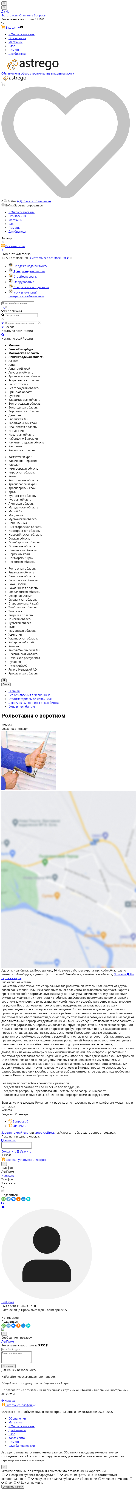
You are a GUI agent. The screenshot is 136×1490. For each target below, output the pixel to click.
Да (3, 11)
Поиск (6, 684)
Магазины (15, 42)
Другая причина (32, 1483)
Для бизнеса (17, 54)
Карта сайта (16, 1438)
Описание (26, 15)
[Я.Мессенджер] (28, 1199)
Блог (11, 46)
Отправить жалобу (13, 1486)
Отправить (8, 1366)
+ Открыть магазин (21, 34)
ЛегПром (7, 1302)
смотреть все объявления (26, 296)
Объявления (17, 38)
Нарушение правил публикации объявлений (66, 1479)
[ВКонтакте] (13, 1199)
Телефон (40, 1160)
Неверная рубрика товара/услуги (32, 1475)
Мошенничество (117, 1479)
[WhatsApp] (3, 1199)
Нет (8, 11)
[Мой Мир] (23, 1199)
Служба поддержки (21, 1446)
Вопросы (40, 15)
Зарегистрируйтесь (14, 1132)
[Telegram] (8, 1199)
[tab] (18, 1121)
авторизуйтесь (45, 1132)
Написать (27, 1160)
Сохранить (8, 1151)
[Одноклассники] (18, 1199)
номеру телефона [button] (54, 1456)
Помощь (14, 50)
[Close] (4, 7)
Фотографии (10, 15)
